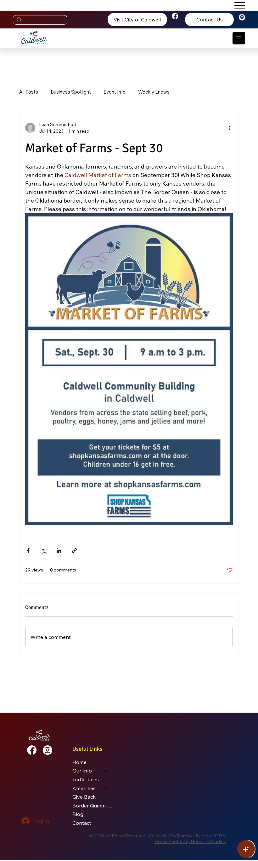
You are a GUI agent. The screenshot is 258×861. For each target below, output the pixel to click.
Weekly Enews (154, 92)
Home (79, 762)
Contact (81, 823)
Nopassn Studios (208, 841)
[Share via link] (74, 551)
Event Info (115, 92)
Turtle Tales (85, 779)
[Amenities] (106, 788)
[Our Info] (106, 770)
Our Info (82, 770)
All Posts (28, 92)
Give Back (84, 797)
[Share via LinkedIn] (59, 551)
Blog (77, 814)
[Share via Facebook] (28, 551)
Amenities (84, 788)
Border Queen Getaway (93, 805)
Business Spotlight (71, 92)
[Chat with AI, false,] (246, 849)
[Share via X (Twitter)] (44, 551)
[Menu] (239, 38)
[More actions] (229, 128)
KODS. (219, 836)
